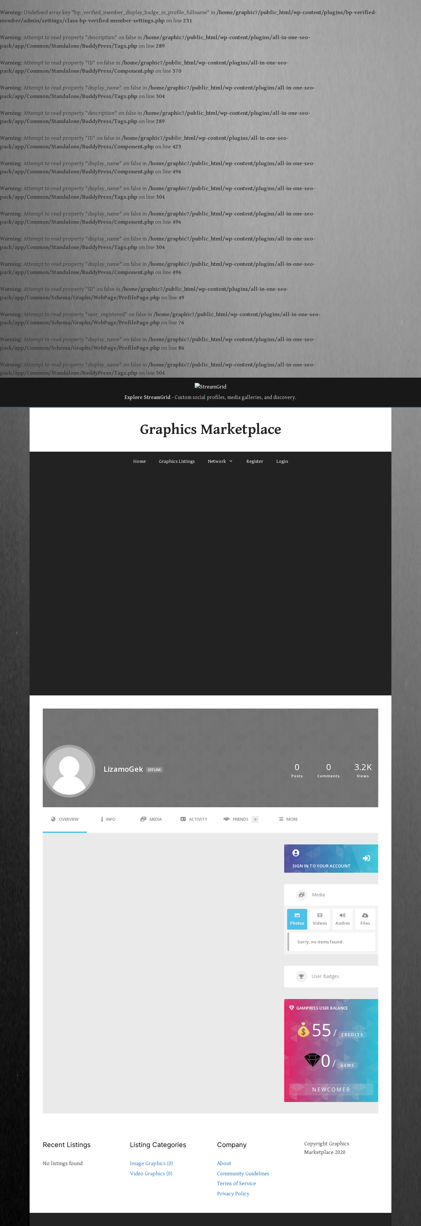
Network (217, 461)
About (224, 1163)
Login (282, 461)
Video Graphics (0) (151, 1173)
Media (156, 819)
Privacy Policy (233, 1193)
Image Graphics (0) (151, 1163)
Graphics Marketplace (210, 429)
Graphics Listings (177, 461)
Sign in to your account (321, 866)
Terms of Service (236, 1183)
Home (139, 461)
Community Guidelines (243, 1173)
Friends (244, 819)
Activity (198, 819)
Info (110, 819)
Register (254, 461)
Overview (69, 819)
